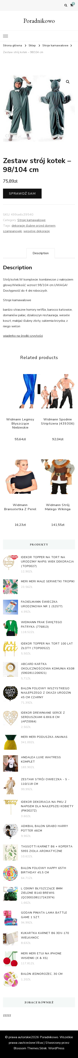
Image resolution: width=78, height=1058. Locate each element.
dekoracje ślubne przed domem (33, 225)
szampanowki (12, 231)
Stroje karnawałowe (31, 220)
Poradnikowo (39, 21)
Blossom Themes (26, 1048)
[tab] (40, 253)
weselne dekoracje (36, 231)
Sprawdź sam (22, 193)
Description (41, 253)
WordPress (56, 1048)
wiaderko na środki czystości (23, 336)
